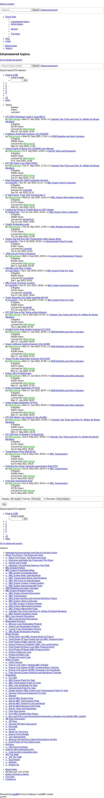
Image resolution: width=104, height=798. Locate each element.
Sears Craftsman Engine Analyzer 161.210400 (27, 344)
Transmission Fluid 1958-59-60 (20, 451)
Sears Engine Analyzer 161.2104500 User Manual (29, 148)
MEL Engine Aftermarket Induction (67, 197)
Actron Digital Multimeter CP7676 (21, 403)
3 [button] (6, 88)
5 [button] (6, 93)
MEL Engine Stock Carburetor (61, 183)
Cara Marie (13, 271)
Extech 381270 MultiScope (18, 373)
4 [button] (6, 90)
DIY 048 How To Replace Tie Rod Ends (24, 434)
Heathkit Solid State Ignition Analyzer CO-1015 (27, 329)
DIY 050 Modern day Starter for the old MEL (26, 417)
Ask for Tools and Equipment (62, 151)
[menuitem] (20, 21)
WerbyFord (13, 212)
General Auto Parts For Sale (59, 241)
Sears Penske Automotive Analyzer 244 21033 (27, 359)
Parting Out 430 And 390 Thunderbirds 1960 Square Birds (33, 239)
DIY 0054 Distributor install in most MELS (25, 117)
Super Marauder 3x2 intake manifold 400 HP (26, 297)
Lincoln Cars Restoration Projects (66, 256)
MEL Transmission (59, 454)
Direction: (51, 499)
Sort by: (27, 499)
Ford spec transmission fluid (18, 481)
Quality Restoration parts (17, 224)
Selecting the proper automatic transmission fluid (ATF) (31, 466)
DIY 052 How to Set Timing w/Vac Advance (26, 312)
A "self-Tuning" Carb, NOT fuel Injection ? (25, 195)
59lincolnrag (14, 119)
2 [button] (6, 85)
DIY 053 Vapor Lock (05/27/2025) (21, 163)
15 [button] (6, 98)
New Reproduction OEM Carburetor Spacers (26, 180)
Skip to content (7, 4)
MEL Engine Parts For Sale (60, 271)
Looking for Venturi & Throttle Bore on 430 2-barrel (29, 209)
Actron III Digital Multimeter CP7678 (22, 388)
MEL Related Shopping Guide (65, 227)
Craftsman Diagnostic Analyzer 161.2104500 (26, 134)
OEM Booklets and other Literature (67, 136)
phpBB (15, 794)
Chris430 (12, 183)
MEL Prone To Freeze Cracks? (20, 283)
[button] (11, 75)
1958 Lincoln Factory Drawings (20, 253)
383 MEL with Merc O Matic (18, 268)
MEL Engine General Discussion (63, 285)
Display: (6, 499)
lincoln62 (12, 300)
